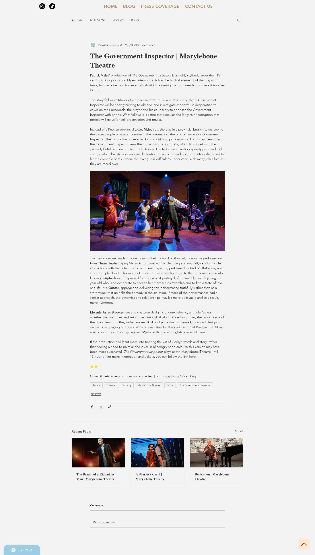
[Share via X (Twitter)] (100, 406)
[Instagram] (42, 6)
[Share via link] (109, 406)
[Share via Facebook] (92, 406)
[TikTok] (52, 6)
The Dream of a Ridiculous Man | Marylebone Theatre (95, 476)
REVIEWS (118, 20)
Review (96, 385)
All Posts (77, 20)
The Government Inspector (195, 385)
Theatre (110, 385)
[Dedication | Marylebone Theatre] (216, 452)
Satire (170, 385)
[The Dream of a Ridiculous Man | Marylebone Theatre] (98, 452)
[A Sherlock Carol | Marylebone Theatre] (157, 452)
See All (239, 431)
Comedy (126, 385)
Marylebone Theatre (149, 385)
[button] (238, 20)
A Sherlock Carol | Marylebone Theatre (150, 476)
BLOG (135, 20)
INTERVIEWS (97, 20)
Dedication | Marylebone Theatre (212, 476)
